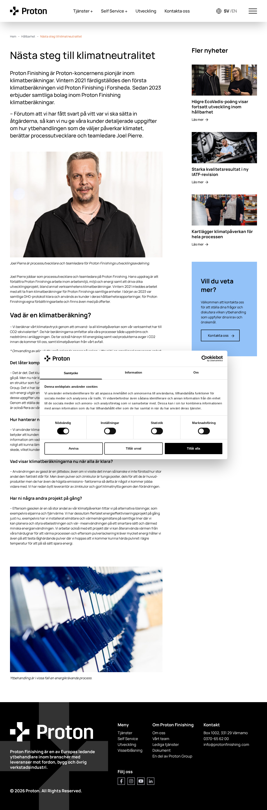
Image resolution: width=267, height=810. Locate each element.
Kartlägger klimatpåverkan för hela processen (222, 234)
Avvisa (73, 448)
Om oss (158, 732)
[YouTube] (141, 781)
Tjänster (81, 11)
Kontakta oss (177, 11)
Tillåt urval (133, 448)
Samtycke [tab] (71, 373)
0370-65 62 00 (216, 738)
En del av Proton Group (172, 756)
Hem (13, 36)
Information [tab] (133, 372)
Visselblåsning (130, 750)
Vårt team (160, 738)
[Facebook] (121, 781)
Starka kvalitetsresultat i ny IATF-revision (220, 171)
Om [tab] (196, 372)
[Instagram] (131, 781)
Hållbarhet (28, 36)
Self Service (112, 11)
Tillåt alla (193, 448)
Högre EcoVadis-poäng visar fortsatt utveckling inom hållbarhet (220, 107)
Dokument (161, 750)
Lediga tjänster (165, 744)
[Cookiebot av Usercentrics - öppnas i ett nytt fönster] (204, 358)
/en (233, 11)
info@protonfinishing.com (226, 744)
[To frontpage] (28, 11)
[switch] (110, 431)
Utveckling (146, 11)
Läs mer (198, 119)
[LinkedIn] (150, 781)
